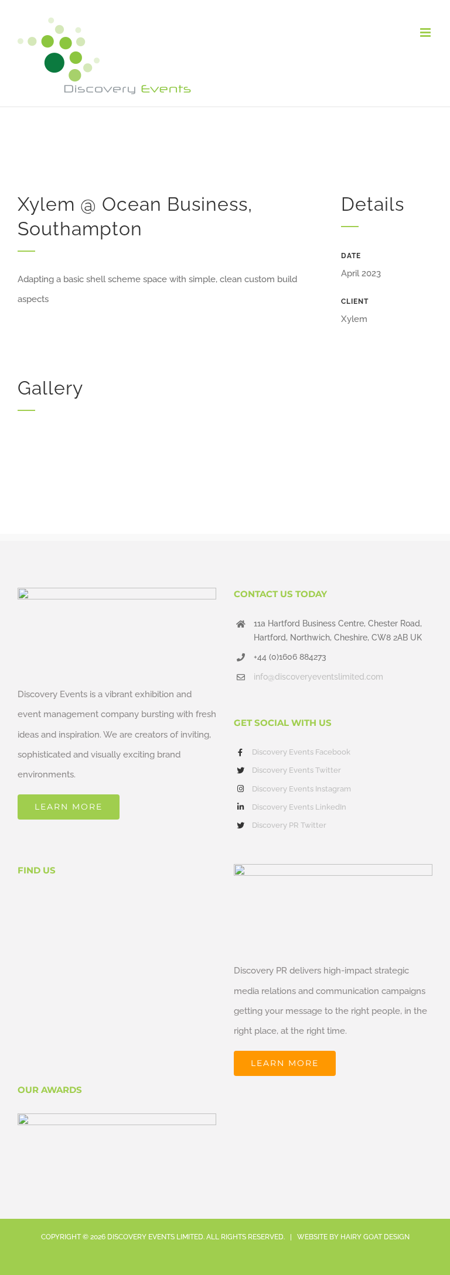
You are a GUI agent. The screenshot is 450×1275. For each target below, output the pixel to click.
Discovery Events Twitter (296, 770)
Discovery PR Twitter (289, 825)
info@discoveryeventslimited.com (318, 676)
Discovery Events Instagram (301, 788)
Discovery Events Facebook (301, 752)
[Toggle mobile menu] (426, 32)
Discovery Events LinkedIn (299, 807)
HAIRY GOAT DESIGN (375, 1237)
